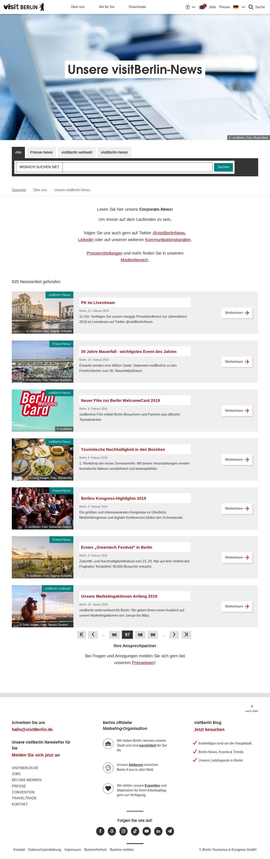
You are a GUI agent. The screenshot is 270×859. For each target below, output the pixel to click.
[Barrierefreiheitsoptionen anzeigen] (190, 7)
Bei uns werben (27, 780)
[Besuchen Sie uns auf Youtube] (147, 831)
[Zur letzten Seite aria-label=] (186, 635)
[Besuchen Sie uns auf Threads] (112, 831)
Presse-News (41, 152)
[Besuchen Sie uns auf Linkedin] (158, 831)
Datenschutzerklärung (44, 849)
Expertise (152, 785)
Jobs (212, 7)
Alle (18, 152)
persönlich (147, 745)
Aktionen (136, 765)
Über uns (78, 7)
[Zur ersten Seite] (81, 635)
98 (140, 634)
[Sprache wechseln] (239, 7)
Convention (23, 792)
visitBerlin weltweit (76, 152)
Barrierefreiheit (95, 849)
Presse (224, 7)
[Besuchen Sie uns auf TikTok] (135, 831)
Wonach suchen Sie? (39, 167)
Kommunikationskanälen (168, 239)
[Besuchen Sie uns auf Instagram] (123, 831)
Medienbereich (134, 260)
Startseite (19, 190)
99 (153, 634)
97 (127, 634)
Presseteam (143, 662)
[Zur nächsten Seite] (174, 635)
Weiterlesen (234, 313)
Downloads (137, 7)
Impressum (73, 849)
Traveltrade (24, 798)
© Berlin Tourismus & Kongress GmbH (227, 849)
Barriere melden (122, 849)
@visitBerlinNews (169, 233)
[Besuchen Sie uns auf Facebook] (100, 831)
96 (114, 634)
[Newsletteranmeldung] (170, 831)
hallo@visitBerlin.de (32, 729)
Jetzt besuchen (209, 729)
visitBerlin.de (25, 768)
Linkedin (85, 239)
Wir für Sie (107, 7)
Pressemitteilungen (104, 253)
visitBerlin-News (114, 152)
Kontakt (20, 804)
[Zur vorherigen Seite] (93, 635)
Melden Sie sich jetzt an (36, 755)
